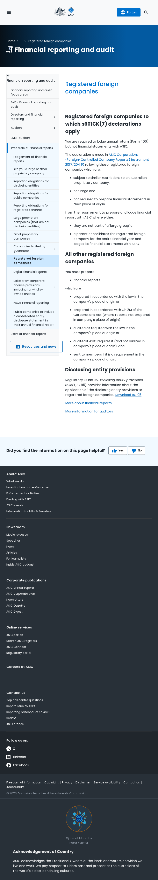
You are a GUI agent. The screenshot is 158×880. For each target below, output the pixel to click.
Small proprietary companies (26, 236)
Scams (11, 718)
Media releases (17, 535)
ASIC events (14, 505)
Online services (19, 627)
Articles (11, 552)
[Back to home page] (64, 12)
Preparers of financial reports (32, 148)
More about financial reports (88, 403)
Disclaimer (83, 782)
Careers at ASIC (19, 666)
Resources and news (39, 346)
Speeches (13, 541)
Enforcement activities (22, 493)
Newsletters (14, 600)
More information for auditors (89, 411)
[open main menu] (8, 12)
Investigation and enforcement (29, 487)
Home (11, 41)
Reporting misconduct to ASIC (28, 712)
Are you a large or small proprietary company (30, 171)
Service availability (107, 782)
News (10, 547)
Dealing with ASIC (18, 499)
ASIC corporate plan (20, 594)
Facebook (21, 765)
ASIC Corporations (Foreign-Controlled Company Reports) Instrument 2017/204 (107, 159)
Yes (121, 450)
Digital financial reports (30, 272)
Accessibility (15, 787)
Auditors (16, 128)
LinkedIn (19, 757)
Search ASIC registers (21, 641)
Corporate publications (26, 580)
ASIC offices (15, 724)
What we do (15, 481)
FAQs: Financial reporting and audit (31, 104)
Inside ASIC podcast (20, 564)
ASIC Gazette (15, 606)
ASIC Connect (16, 647)
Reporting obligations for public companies (31, 195)
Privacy (67, 782)
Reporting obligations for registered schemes (31, 207)
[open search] (146, 12)
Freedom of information (23, 782)
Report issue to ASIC (20, 706)
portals (132, 12)
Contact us (15, 692)
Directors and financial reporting (27, 116)
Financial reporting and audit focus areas (31, 92)
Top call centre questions (24, 700)
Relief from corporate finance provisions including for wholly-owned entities (29, 287)
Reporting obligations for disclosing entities (31, 183)
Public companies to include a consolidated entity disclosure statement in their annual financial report (34, 318)
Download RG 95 (128, 394)
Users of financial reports (28, 334)
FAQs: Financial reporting (31, 303)
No (140, 450)
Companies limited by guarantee (29, 248)
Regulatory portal (18, 653)
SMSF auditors (20, 138)
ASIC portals (14, 635)
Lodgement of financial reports (30, 159)
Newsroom (15, 527)
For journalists (16, 558)
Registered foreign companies (29, 260)
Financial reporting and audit (31, 80)
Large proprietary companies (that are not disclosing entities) (32, 222)
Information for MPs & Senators (28, 511)
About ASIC (15, 474)
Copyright (51, 782)
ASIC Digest (14, 612)
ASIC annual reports (20, 588)
